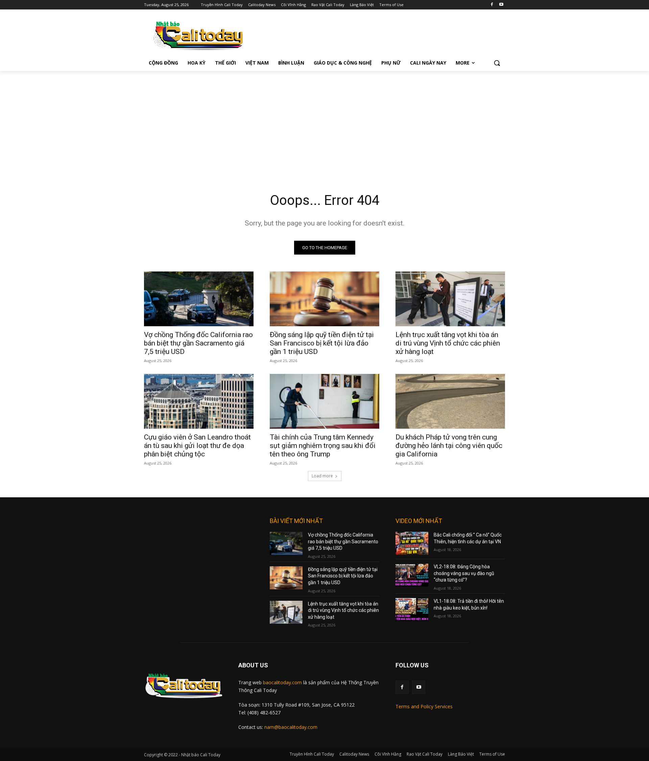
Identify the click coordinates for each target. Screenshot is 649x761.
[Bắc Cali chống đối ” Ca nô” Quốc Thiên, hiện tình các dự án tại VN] (411, 543)
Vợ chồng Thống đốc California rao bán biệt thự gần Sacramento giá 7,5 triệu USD (198, 343)
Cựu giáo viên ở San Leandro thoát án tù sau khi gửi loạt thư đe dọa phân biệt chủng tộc (197, 445)
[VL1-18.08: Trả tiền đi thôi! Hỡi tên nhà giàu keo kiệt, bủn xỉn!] (411, 609)
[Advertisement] (324, 121)
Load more (322, 476)
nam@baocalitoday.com (290, 727)
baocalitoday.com (282, 682)
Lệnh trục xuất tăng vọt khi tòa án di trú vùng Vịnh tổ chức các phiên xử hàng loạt (447, 343)
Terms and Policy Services (424, 706)
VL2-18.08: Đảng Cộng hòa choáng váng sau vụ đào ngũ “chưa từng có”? (464, 573)
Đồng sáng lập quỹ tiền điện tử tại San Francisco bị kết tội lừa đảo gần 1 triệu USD (322, 343)
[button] (497, 63)
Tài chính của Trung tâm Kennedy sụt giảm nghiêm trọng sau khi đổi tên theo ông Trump (323, 445)
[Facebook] (492, 5)
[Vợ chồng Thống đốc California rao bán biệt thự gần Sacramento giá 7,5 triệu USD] (199, 298)
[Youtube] (501, 5)
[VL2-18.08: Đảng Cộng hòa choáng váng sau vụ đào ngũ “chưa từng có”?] (411, 575)
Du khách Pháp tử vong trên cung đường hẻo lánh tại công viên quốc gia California (448, 445)
